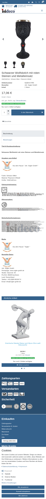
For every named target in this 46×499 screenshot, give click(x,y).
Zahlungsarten (6, 423)
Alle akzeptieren (23, 487)
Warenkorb (5, 432)
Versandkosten (21, 100)
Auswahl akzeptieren (23, 491)
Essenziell (8, 471)
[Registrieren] (33, 2)
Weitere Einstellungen (9, 483)
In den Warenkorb (27, 112)
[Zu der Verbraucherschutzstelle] (23, 406)
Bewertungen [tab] (7, 140)
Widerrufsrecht (7, 429)
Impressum (23, 466)
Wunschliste (7, 121)
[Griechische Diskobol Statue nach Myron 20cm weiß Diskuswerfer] (23, 322)
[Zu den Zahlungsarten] (22, 383)
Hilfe (3, 437)
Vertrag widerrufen (9, 441)
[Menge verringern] (8, 113)
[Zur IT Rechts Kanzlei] (7, 406)
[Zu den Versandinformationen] (4, 394)
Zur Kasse (5, 434)
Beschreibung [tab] (8, 133)
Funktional (8, 480)
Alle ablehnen (23, 496)
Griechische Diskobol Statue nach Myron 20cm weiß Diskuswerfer (22, 344)
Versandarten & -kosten (10, 426)
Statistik (7, 474)
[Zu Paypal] (4, 383)
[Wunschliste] (39, 2)
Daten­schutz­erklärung (10, 466)
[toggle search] (36, 2)
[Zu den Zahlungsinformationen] (16, 383)
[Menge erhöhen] (8, 110)
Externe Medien (10, 477)
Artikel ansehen (24, 365)
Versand (27, 355)
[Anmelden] (29, 2)
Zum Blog (4, 2)
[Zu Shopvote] (16, 406)
